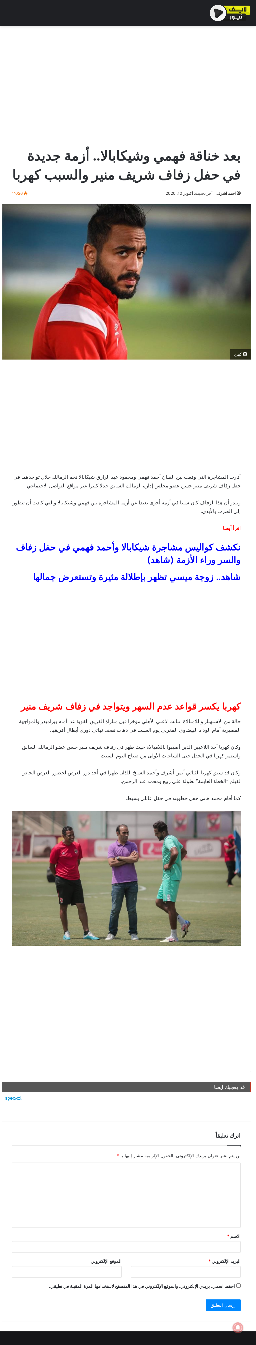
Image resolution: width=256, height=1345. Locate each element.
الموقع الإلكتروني (106, 1261)
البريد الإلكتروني (224, 1261)
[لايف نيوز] (230, 13)
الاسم (234, 1236)
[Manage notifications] (238, 1327)
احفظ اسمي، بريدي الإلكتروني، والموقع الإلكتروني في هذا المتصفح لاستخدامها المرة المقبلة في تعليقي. (142, 1286)
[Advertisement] (126, 79)
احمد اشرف (226, 193)
